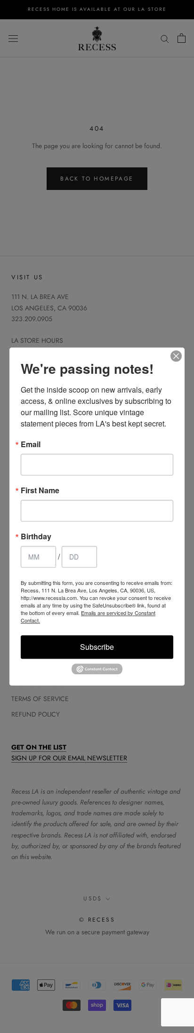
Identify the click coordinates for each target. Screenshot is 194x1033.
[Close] (176, 356)
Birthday (36, 536)
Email (30, 444)
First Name (40, 490)
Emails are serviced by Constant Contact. (88, 616)
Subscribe (97, 646)
